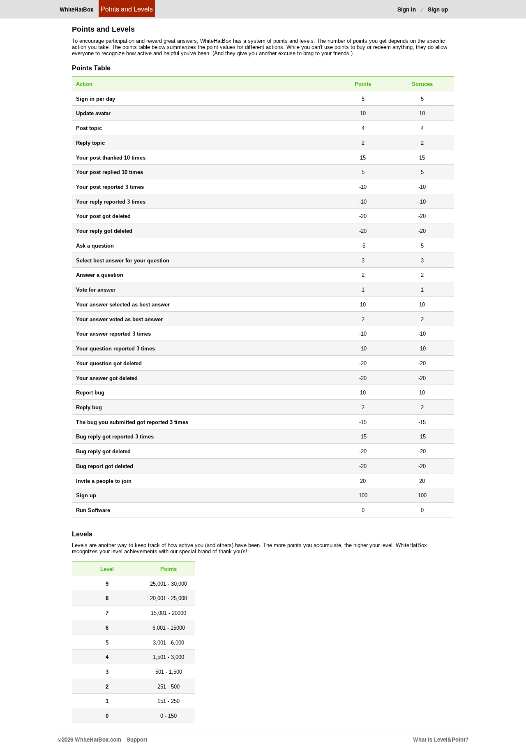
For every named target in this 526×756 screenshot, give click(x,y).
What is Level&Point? (440, 739)
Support (137, 739)
